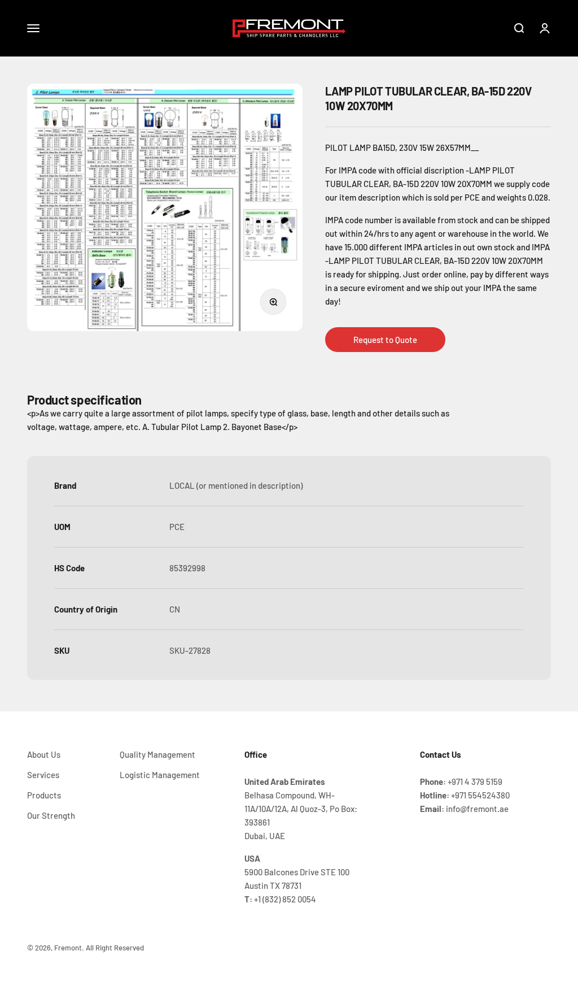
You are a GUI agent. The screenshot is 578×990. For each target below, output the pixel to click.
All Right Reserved (115, 947)
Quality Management (157, 754)
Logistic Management (160, 775)
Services (43, 775)
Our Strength (51, 815)
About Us (43, 754)
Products (44, 795)
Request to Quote (385, 340)
